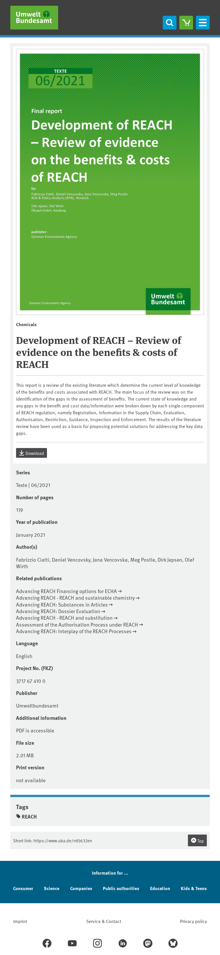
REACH (29, 816)
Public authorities (121, 888)
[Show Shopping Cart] (186, 22)
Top (200, 841)
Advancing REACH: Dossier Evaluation (58, 611)
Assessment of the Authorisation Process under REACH (77, 624)
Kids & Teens (194, 888)
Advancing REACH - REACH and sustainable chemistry (75, 597)
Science (51, 888)
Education (160, 888)
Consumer (23, 888)
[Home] (34, 17)
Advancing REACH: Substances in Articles (62, 604)
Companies (81, 888)
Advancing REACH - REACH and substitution (64, 617)
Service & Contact (103, 921)
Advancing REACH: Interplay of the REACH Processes (73, 631)
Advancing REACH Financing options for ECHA (66, 591)
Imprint (20, 921)
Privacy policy (193, 921)
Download (34, 453)
